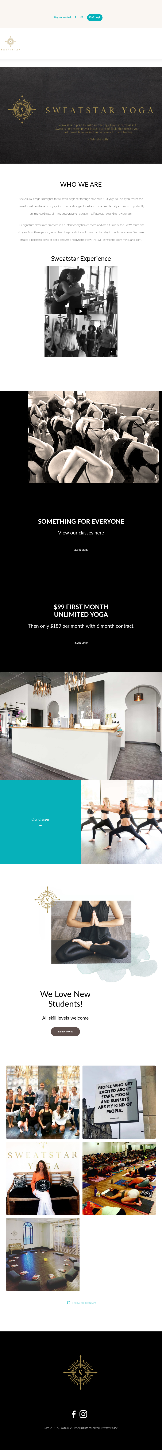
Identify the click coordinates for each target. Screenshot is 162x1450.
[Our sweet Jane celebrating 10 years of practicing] (43, 1178)
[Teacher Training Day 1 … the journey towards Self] (43, 1254)
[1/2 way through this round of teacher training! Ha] (43, 1102)
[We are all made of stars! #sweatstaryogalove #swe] (119, 1178)
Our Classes (40, 819)
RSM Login (94, 17)
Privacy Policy (109, 1428)
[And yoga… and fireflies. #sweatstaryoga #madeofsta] (119, 1102)
